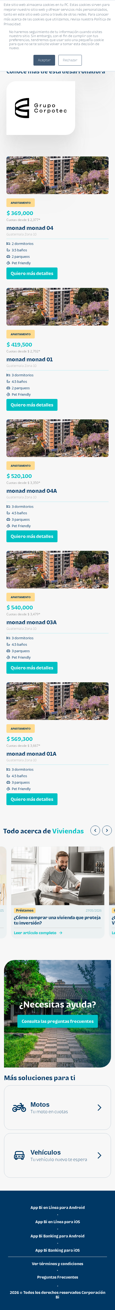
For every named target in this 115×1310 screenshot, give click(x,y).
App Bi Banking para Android (57, 1236)
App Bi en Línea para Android (57, 1207)
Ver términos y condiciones (57, 1263)
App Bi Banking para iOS (57, 1250)
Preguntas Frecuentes (57, 1277)
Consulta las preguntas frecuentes (58, 1021)
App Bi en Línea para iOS (57, 1221)
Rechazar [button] (70, 60)
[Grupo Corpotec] (40, 108)
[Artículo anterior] (95, 830)
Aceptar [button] (44, 60)
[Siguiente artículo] (107, 830)
